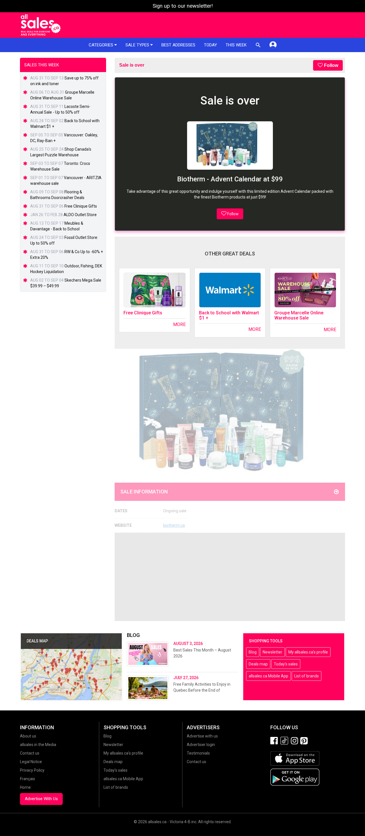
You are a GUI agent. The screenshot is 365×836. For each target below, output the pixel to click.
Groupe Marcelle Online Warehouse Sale (298, 315)
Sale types (137, 45)
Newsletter (272, 652)
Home (25, 787)
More (179, 324)
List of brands (306, 676)
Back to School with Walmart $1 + (229, 315)
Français (27, 778)
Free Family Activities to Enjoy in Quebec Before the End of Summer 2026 (201, 690)
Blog (253, 652)
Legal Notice (31, 761)
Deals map (258, 664)
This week (236, 45)
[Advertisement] (230, 577)
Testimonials (198, 753)
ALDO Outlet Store (80, 214)
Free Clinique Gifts (142, 312)
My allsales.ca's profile (308, 652)
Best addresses (178, 45)
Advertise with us (202, 736)
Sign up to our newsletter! (183, 6)
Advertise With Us (41, 798)
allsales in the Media (38, 744)
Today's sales (286, 664)
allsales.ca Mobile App (268, 676)
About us (28, 736)
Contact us (29, 753)
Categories (101, 45)
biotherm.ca (174, 525)
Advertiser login (201, 744)
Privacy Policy (32, 770)
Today (210, 45)
